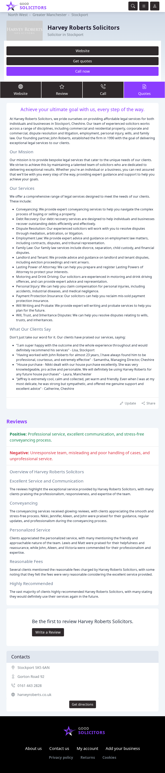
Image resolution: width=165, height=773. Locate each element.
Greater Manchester (50, 14)
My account (87, 748)
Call (103, 93)
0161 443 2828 (30, 685)
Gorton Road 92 (31, 676)
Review (62, 93)
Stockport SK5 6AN (34, 667)
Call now (82, 71)
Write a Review (48, 632)
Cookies (109, 757)
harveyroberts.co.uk (35, 694)
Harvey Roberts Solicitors (83, 27)
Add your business (123, 748)
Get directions (82, 704)
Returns (87, 757)
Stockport (79, 14)
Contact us (59, 748)
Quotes (144, 93)
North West (18, 14)
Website (83, 50)
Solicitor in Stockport (65, 34)
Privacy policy (61, 757)
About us (33, 748)
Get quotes (82, 61)
